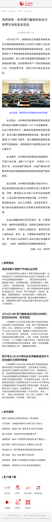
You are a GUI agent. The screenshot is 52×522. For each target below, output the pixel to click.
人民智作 (28, 508)
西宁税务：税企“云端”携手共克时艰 (18, 455)
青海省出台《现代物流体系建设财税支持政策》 (23, 450)
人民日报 (7, 493)
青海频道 (12, 11)
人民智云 (17, 508)
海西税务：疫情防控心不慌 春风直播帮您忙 (21, 465)
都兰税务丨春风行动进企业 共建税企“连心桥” (22, 444)
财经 (20, 11)
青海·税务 (28, 11)
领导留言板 (38, 493)
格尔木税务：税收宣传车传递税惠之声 (19, 434)
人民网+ (17, 493)
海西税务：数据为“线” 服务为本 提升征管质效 (22, 429)
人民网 (3, 11)
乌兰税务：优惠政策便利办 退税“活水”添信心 (22, 423)
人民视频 (7, 508)
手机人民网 (27, 493)
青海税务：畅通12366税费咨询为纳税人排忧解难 (23, 460)
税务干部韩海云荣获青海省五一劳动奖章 (20, 418)
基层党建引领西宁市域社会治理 (19, 269)
